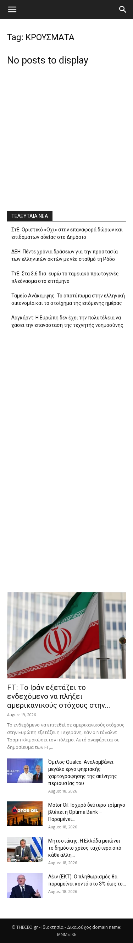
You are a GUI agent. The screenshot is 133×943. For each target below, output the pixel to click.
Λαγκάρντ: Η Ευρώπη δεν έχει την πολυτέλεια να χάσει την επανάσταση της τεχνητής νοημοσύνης (67, 321)
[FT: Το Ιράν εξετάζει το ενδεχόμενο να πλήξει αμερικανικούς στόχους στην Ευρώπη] (66, 635)
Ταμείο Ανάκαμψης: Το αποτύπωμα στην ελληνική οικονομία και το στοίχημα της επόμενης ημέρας (68, 299)
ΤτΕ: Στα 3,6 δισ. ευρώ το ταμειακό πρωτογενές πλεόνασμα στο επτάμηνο (65, 277)
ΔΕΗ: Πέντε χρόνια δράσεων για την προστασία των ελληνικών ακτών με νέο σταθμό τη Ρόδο (64, 255)
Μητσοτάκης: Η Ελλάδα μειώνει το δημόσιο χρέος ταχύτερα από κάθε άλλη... (84, 848)
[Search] (123, 9)
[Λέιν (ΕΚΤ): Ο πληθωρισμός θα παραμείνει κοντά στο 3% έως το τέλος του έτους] (25, 885)
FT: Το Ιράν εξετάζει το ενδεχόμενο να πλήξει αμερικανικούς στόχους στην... (58, 696)
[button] (12, 9)
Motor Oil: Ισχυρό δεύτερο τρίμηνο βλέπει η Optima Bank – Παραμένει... (86, 812)
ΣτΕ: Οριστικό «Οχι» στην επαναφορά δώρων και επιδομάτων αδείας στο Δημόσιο (67, 233)
